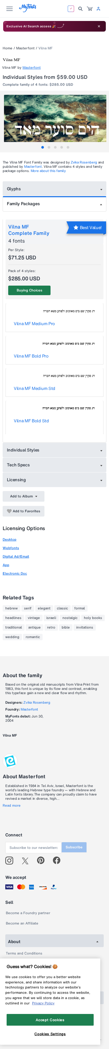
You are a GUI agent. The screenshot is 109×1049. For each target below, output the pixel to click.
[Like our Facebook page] (59, 861)
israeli (51, 618)
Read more (12, 805)
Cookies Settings (50, 1034)
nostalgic (70, 618)
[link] (90, 9)
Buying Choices (29, 290)
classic (62, 608)
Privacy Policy (43, 1003)
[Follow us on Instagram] (11, 861)
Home (7, 48)
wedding (12, 637)
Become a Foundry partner (28, 912)
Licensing (16, 479)
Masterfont (25, 48)
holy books (93, 618)
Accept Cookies (50, 1019)
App (6, 565)
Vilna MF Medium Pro (34, 323)
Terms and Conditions (24, 953)
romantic (33, 637)
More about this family (48, 170)
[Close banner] (99, 26)
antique (34, 627)
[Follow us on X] (27, 861)
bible (66, 627)
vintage (34, 618)
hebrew (11, 608)
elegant (44, 608)
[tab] (42, 147)
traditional (13, 627)
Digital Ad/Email (16, 556)
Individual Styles (23, 450)
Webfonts (11, 548)
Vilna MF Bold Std (31, 421)
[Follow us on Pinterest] (43, 861)
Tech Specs (18, 465)
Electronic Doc (15, 573)
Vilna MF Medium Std (34, 388)
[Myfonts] (28, 11)
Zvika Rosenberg (84, 162)
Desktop (9, 539)
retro (51, 627)
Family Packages (23, 203)
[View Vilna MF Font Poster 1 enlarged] (55, 120)
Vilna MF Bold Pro (31, 356)
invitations (84, 627)
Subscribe (74, 847)
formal (79, 608)
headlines (13, 618)
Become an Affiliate (22, 923)
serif (27, 608)
